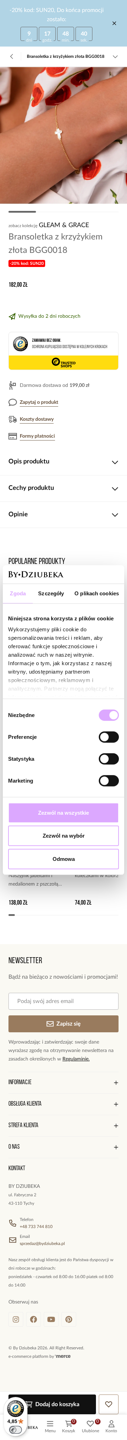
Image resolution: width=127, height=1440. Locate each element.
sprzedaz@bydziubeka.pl (42, 1243)
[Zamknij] (114, 23)
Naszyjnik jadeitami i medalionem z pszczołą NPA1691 (33, 880)
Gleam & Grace (64, 225)
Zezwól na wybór (64, 836)
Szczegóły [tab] (51, 593)
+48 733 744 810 (36, 1227)
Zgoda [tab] (18, 593)
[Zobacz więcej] (115, 56)
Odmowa (64, 859)
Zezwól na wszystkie (63, 813)
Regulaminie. (76, 1059)
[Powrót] (11, 56)
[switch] (109, 737)
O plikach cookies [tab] (96, 593)
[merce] (63, 1356)
